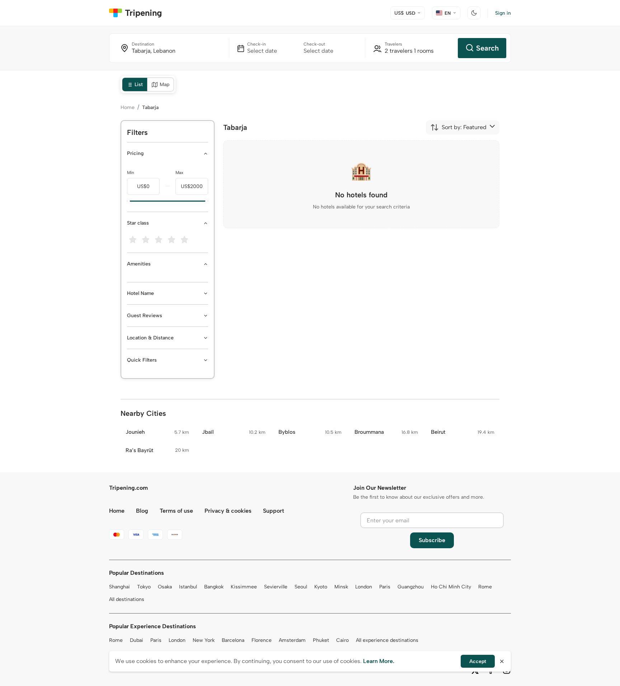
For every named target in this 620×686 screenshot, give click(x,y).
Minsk (341, 587)
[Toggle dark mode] (474, 12)
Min (130, 172)
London (363, 587)
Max (179, 172)
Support (273, 510)
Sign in (503, 13)
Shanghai (119, 587)
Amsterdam (292, 640)
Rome (485, 587)
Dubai (136, 640)
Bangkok (214, 587)
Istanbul (188, 587)
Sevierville (275, 587)
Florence (262, 640)
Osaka (165, 587)
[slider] (127, 201)
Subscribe (432, 540)
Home (128, 107)
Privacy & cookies (228, 510)
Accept (477, 661)
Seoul (301, 587)
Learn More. (378, 661)
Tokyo (144, 587)
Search (487, 48)
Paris (384, 587)
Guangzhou (411, 587)
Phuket (321, 640)
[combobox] (458, 127)
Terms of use (176, 510)
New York (204, 640)
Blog (142, 510)
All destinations (126, 599)
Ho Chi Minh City (451, 587)
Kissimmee (244, 587)
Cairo (342, 640)
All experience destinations (387, 640)
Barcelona (233, 640)
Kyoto (320, 587)
